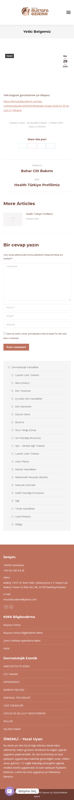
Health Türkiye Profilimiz (39, 213)
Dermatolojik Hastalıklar (25, 367)
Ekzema (19, 422)
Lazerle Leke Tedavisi (27, 375)
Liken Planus (22, 461)
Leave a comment (37, 126)
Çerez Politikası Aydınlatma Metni (21, 640)
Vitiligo (18, 524)
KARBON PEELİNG (13, 689)
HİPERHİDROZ (11, 682)
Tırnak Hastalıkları (25, 508)
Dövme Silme (22, 414)
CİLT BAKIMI (10, 674)
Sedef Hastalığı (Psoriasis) (29, 493)
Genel (9, 56)
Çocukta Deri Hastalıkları (28, 398)
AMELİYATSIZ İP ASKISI (16, 666)
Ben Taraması (23, 390)
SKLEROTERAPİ (12, 729)
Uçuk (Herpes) (23, 516)
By (37, 122)
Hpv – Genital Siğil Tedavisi (30, 445)
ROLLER (8, 721)
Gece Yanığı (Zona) (25, 430)
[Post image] (12, 219)
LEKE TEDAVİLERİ (13, 705)
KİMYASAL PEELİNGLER (16, 697)
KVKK (6, 648)
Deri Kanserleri (23, 406)
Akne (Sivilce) (22, 383)
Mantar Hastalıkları (25, 469)
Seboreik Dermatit (25, 485)
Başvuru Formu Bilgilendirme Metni (23, 632)
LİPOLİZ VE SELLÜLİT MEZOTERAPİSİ (24, 713)
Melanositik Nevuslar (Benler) (31, 477)
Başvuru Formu (12, 625)
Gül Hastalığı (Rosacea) (28, 438)
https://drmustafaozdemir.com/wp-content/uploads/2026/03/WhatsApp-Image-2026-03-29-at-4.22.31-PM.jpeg (36, 106)
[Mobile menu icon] (68, 12)
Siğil (17, 500)
